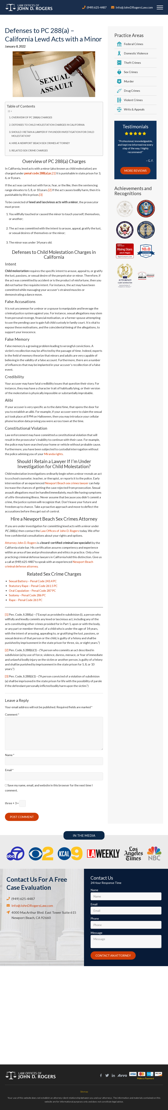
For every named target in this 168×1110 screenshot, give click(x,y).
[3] (40, 194)
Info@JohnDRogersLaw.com (134, 7)
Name (9, 755)
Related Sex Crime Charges (29, 150)
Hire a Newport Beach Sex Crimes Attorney (40, 143)
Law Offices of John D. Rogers (59, 531)
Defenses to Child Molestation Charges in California (47, 124)
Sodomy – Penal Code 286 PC (27, 595)
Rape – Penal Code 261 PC (25, 600)
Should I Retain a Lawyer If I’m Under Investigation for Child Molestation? (52, 133)
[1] (54, 173)
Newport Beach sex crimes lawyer (66, 483)
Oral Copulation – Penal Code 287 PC (32, 590)
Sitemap (84, 1091)
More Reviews (135, 170)
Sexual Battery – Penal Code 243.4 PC (33, 581)
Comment (12, 714)
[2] (50, 190)
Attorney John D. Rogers (21, 543)
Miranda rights (53, 454)
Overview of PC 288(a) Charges (31, 117)
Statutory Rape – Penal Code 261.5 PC (33, 586)
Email (9, 770)
